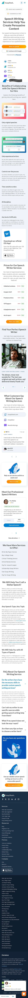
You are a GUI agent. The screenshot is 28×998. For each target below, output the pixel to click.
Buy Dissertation (6, 814)
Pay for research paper (9, 565)
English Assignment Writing (8, 891)
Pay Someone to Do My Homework (10, 919)
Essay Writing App (6, 833)
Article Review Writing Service (9, 917)
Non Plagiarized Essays (7, 898)
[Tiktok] (15, 799)
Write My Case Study (7, 878)
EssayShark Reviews (6, 866)
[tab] (14, 414)
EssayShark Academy (7, 837)
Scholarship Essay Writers (10, 568)
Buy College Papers (6, 880)
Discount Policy (5, 854)
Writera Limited (18, 969)
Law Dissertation (6, 943)
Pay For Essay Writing (9, 575)
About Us (4, 864)
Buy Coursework (6, 906)
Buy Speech (4, 928)
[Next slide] (24, 387)
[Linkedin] (12, 799)
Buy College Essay (7, 555)
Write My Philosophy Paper (8, 904)
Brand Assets (5, 835)
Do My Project (5, 924)
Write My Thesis (6, 937)
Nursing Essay (5, 908)
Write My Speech (6, 939)
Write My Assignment (7, 812)
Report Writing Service (7, 926)
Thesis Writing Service (7, 934)
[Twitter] (6, 799)
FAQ (3, 862)
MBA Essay (4, 911)
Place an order (14, 481)
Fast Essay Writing (8, 572)
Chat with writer (14, 525)
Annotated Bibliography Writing (9, 889)
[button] (14, 683)
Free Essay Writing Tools (8, 831)
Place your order (14, 322)
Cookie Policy (5, 847)
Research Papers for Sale (8, 915)
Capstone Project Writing (8, 885)
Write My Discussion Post (8, 932)
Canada (12, 979)
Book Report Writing (7, 930)
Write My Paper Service (9, 552)
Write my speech (14, 46)
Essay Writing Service (7, 820)
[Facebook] (3, 799)
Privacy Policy (5, 845)
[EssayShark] (5, 80)
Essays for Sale (5, 818)
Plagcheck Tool (5, 828)
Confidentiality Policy (7, 849)
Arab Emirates (19, 979)
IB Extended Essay (6, 947)
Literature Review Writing (8, 887)
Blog (3, 826)
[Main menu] (24, 2)
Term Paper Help (6, 816)
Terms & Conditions (6, 843)
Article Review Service (9, 562)
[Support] (18, 799)
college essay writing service (15, 642)
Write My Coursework (7, 809)
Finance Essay (5, 893)
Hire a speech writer (14, 785)
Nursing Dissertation (7, 945)
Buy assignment (6, 921)
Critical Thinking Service (9, 558)
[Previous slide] (11, 533)
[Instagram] (9, 799)
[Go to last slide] (3, 387)
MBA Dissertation (6, 941)
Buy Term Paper (6, 900)
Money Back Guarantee (7, 856)
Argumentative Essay (7, 895)
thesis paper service (21, 620)
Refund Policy (5, 852)
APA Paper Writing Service (8, 902)
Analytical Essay (5, 913)
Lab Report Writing (6, 882)
